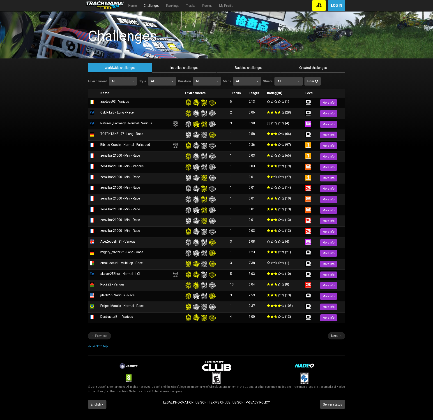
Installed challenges (184, 68)
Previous (99, 336)
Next (336, 336)
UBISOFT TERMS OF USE (213, 402)
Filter (311, 81)
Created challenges (313, 68)
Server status (332, 404)
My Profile (226, 5)
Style (142, 81)
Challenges (151, 5)
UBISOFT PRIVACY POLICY (251, 402)
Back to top (99, 346)
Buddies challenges (249, 68)
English (96, 404)
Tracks (191, 5)
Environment (97, 81)
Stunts (268, 81)
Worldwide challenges (120, 68)
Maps (227, 81)
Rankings (172, 5)
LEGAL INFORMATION (178, 402)
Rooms (207, 5)
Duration (184, 81)
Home (132, 5)
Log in (336, 5)
